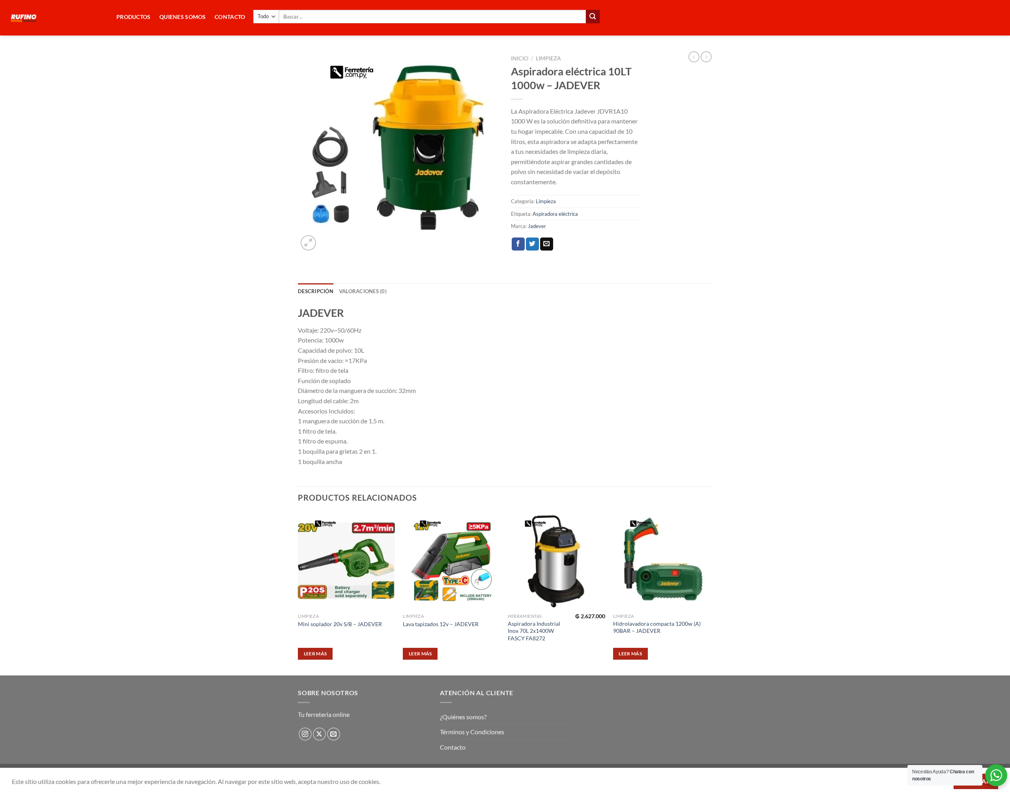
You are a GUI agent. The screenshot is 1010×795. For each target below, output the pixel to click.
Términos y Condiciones (472, 731)
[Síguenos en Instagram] (305, 734)
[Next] (710, 593)
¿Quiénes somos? (463, 716)
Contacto (453, 747)
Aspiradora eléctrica (555, 214)
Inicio (519, 58)
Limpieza (548, 58)
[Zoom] (308, 243)
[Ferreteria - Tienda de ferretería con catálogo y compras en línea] (55, 18)
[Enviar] (592, 16)
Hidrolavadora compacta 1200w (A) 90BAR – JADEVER (657, 627)
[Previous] (298, 593)
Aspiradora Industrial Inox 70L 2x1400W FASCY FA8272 (534, 631)
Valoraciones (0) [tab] (363, 291)
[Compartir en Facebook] (518, 244)
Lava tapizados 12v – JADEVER (441, 624)
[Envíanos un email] (333, 734)
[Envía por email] (546, 244)
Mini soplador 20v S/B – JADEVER (340, 624)
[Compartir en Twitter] (532, 244)
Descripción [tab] (315, 291)
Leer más (315, 653)
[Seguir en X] (319, 734)
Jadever (537, 226)
